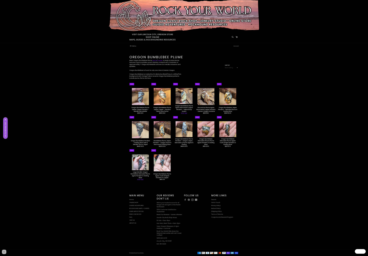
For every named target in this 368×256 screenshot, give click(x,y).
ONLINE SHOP (133, 202)
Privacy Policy (216, 205)
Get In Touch (215, 202)
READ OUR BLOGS (135, 214)
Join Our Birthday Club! (5, 129)
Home (131, 199)
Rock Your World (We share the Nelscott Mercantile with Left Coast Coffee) (169, 233)
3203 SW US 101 (162, 238)
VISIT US (132, 220)
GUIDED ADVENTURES (136, 205)
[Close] (5, 119)
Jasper (160, 60)
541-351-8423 (161, 244)
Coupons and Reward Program (222, 217)
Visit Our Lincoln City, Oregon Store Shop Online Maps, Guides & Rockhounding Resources (152, 37)
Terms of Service (217, 214)
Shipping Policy (216, 211)
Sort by (227, 65)
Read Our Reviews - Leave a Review (169, 214)
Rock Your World (139, 253)
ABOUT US (132, 223)
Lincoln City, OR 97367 (164, 241)
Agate (154, 60)
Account (236, 46)
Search (213, 199)
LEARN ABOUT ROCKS (136, 211)
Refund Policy (216, 208)
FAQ (130, 217)
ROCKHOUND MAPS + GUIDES (139, 208)
